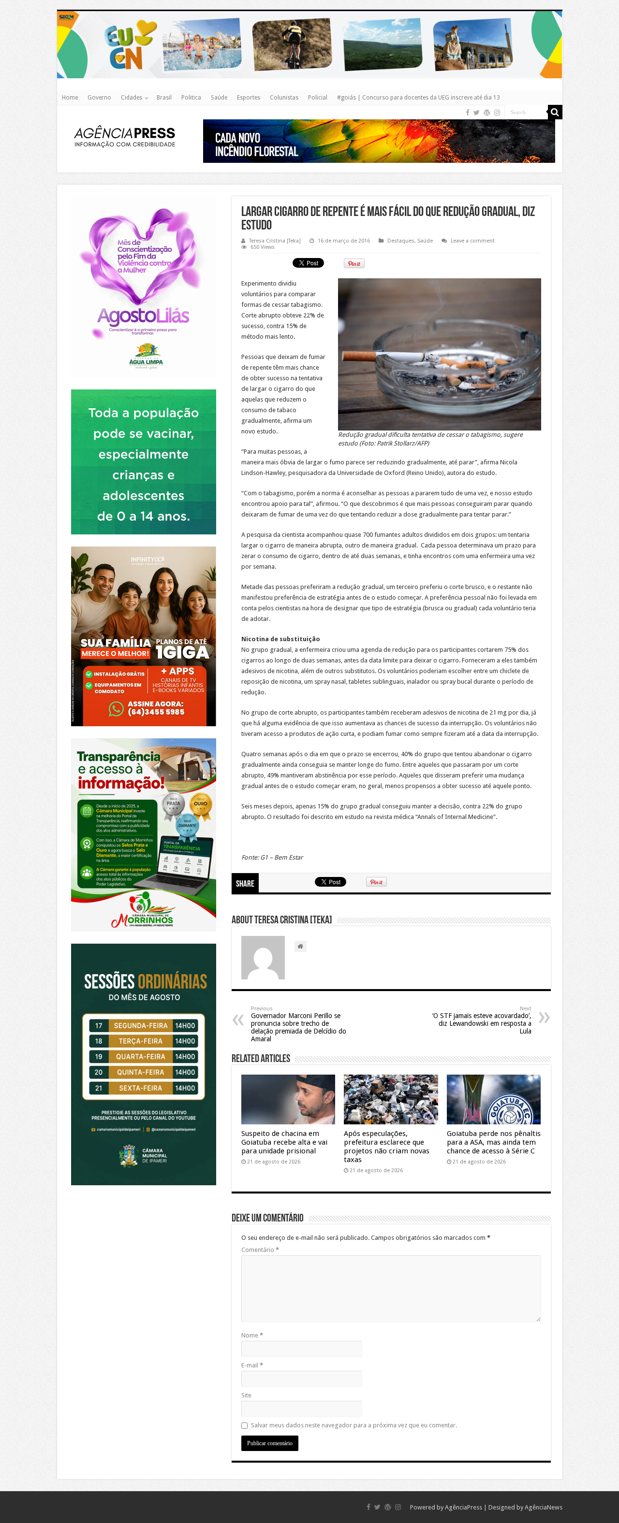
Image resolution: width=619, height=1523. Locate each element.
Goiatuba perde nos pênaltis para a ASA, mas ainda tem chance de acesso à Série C (494, 1142)
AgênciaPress (463, 1507)
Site (246, 1395)
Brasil (164, 97)
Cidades (131, 97)
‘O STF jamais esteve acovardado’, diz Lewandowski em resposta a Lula (481, 1020)
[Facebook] (468, 112)
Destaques (400, 241)
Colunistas (284, 97)
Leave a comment (473, 241)
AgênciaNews (543, 1507)
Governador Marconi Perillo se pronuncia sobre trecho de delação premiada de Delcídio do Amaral (298, 1024)
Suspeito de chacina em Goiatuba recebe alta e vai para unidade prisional (284, 1142)
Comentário (260, 1249)
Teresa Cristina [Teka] (275, 241)
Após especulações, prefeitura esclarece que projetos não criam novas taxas (386, 1146)
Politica (191, 97)
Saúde (219, 97)
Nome (252, 1335)
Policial (317, 97)
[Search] (555, 112)
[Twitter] (476, 112)
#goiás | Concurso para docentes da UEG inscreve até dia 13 (418, 97)
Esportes (248, 97)
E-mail (252, 1365)
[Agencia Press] (124, 135)
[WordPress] (487, 112)
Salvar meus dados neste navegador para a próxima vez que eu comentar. (354, 1425)
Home (70, 97)
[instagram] (497, 112)
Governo (99, 97)
